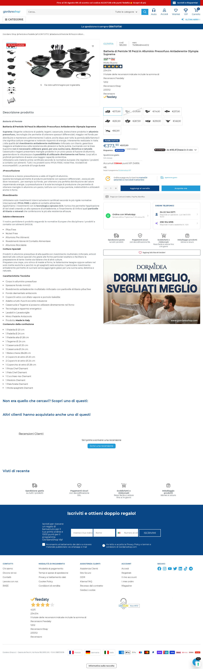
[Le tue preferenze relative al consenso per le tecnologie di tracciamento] (198, 664)
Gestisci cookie (87, 590)
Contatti (7, 577)
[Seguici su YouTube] (170, 569)
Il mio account (129, 577)
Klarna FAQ (86, 581)
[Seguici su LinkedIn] (180, 569)
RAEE (6, 585)
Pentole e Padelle (27, 34)
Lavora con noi (10, 581)
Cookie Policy (46, 581)
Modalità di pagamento (51, 568)
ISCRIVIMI (150, 532)
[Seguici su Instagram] (165, 569)
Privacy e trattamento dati (52, 577)
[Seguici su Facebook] (159, 569)
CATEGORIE (15, 19)
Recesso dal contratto (91, 585)
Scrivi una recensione (101, 446)
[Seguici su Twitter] (175, 569)
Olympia (108, 43)
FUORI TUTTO (43, 34)
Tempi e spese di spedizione (53, 573)
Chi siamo (8, 568)
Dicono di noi (9, 573)
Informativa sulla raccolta (101, 665)
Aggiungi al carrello (140, 188)
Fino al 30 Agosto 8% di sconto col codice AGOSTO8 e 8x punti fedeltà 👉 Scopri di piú (101, 3)
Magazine (127, 585)
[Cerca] (144, 12)
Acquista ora (181, 188)
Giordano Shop (10, 34)
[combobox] (119, 533)
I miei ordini (128, 581)
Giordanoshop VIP (124, 170)
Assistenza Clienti (89, 568)
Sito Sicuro (85, 573)
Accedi (125, 568)
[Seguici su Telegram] (191, 569)
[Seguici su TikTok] (186, 569)
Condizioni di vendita (49, 585)
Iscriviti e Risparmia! (187, 3)
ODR (82, 577)
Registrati (126, 573)
